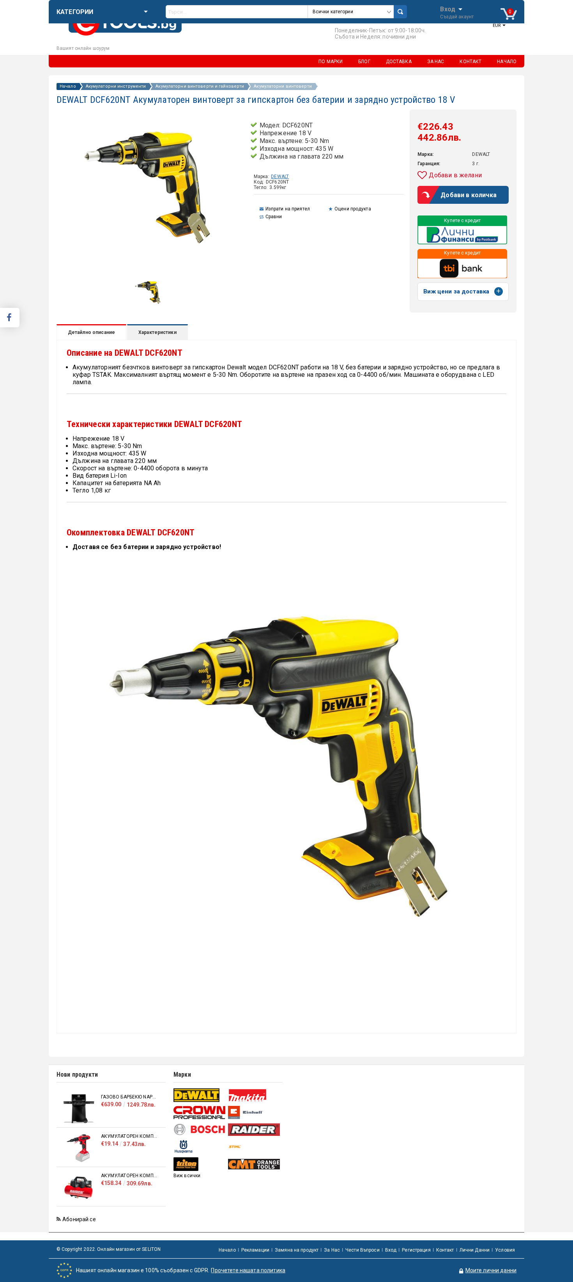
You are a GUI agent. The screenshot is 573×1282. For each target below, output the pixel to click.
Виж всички (186, 1175)
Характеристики (157, 332)
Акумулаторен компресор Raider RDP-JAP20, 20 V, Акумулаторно (129, 1136)
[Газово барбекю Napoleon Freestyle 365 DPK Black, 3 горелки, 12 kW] (78, 1108)
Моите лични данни (490, 1270)
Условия (505, 1250)
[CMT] (254, 1164)
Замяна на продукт (296, 1250)
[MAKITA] (254, 1095)
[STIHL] (254, 1146)
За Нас (332, 1250)
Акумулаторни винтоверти (283, 86)
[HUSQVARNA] (199, 1146)
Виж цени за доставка (456, 291)
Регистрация (416, 1250)
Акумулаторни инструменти (116, 86)
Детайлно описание (91, 332)
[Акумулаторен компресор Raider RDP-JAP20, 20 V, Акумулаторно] (78, 1148)
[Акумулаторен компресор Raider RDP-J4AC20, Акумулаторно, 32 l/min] (78, 1187)
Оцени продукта (352, 209)
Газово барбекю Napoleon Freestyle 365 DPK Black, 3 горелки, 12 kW (129, 1097)
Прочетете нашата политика (248, 1270)
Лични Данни (475, 1250)
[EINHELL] (254, 1113)
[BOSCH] (199, 1129)
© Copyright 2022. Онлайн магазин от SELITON (109, 1249)
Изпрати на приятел (287, 209)
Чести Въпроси (362, 1250)
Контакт (445, 1250)
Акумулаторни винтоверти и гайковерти (200, 86)
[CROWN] (199, 1112)
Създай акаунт (457, 16)
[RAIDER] (254, 1129)
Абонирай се (79, 1219)
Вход (447, 8)
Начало (68, 86)
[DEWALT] (199, 1095)
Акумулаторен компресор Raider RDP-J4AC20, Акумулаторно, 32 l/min (129, 1175)
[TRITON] (199, 1164)
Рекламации (255, 1250)
